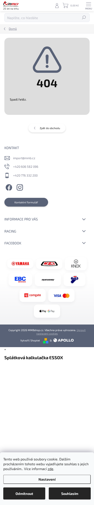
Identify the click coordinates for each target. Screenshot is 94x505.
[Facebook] (8, 187)
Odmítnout (24, 493)
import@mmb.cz (24, 158)
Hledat (84, 17)
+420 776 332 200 (25, 175)
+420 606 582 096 (25, 166)
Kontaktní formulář (26, 202)
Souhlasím (69, 493)
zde (50, 469)
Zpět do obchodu (50, 128)
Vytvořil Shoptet (30, 340)
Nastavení (47, 479)
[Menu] (88, 5)
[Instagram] (19, 187)
